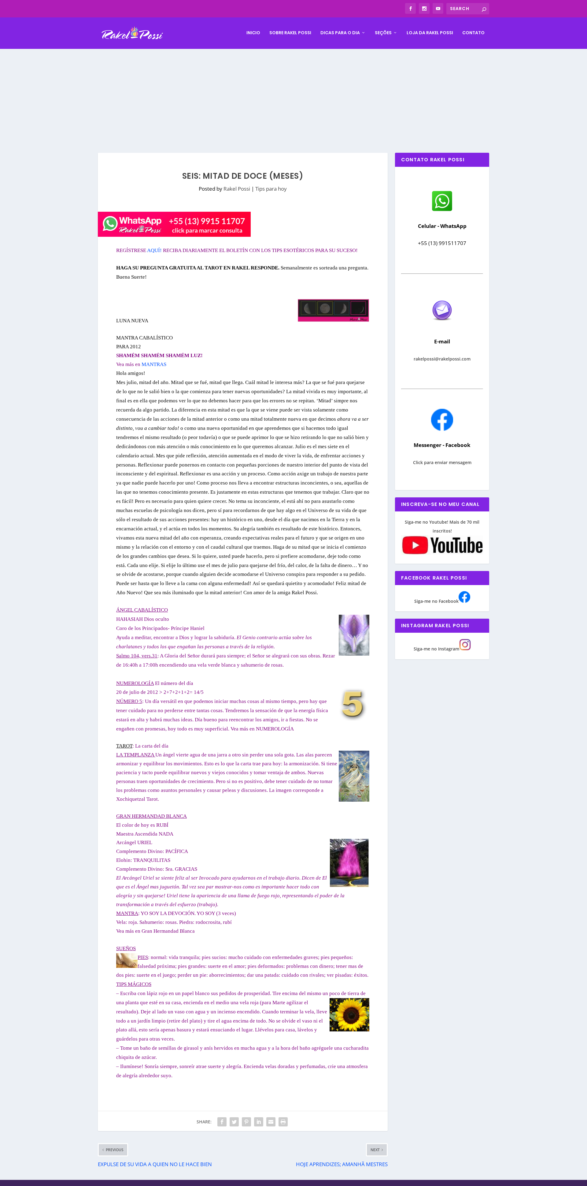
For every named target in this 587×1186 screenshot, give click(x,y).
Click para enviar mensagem (442, 462)
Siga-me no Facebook (436, 601)
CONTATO (473, 33)
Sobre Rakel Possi (290, 33)
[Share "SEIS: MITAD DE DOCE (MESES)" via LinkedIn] (259, 1122)
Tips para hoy (271, 188)
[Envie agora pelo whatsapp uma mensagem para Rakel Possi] (442, 210)
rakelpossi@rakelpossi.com (442, 359)
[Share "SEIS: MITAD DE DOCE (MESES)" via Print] (283, 1122)
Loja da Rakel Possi (430, 33)
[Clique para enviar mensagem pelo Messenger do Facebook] (442, 429)
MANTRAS (154, 364)
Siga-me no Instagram (436, 649)
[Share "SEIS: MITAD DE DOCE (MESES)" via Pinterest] (246, 1122)
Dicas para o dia (340, 33)
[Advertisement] (293, 94)
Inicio (253, 33)
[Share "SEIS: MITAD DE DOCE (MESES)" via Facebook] (222, 1122)
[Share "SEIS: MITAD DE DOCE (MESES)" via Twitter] (234, 1122)
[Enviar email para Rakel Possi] (442, 325)
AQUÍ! (154, 250)
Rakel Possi (236, 188)
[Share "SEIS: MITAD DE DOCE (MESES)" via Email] (271, 1122)
